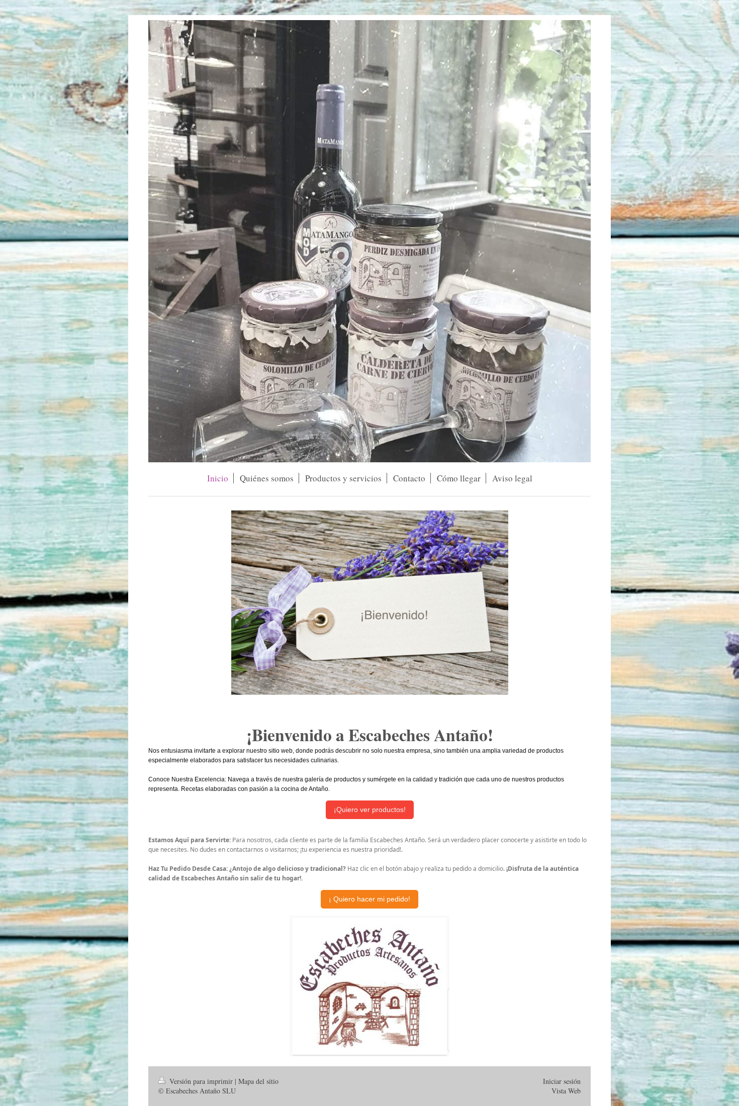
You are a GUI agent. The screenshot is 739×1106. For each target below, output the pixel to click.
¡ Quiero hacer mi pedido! (369, 899)
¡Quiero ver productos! (370, 810)
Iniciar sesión (562, 1081)
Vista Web (566, 1090)
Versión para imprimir (201, 1081)
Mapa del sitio (258, 1081)
